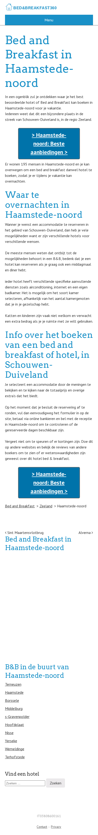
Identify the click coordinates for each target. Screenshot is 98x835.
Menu (48, 20)
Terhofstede (15, 757)
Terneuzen (13, 684)
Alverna (85, 532)
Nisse (9, 732)
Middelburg (14, 708)
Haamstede (14, 692)
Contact (42, 827)
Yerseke (11, 740)
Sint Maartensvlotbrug (25, 532)
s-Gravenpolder (17, 716)
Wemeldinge (14, 748)
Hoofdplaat (14, 724)
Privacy (56, 827)
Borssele (12, 700)
